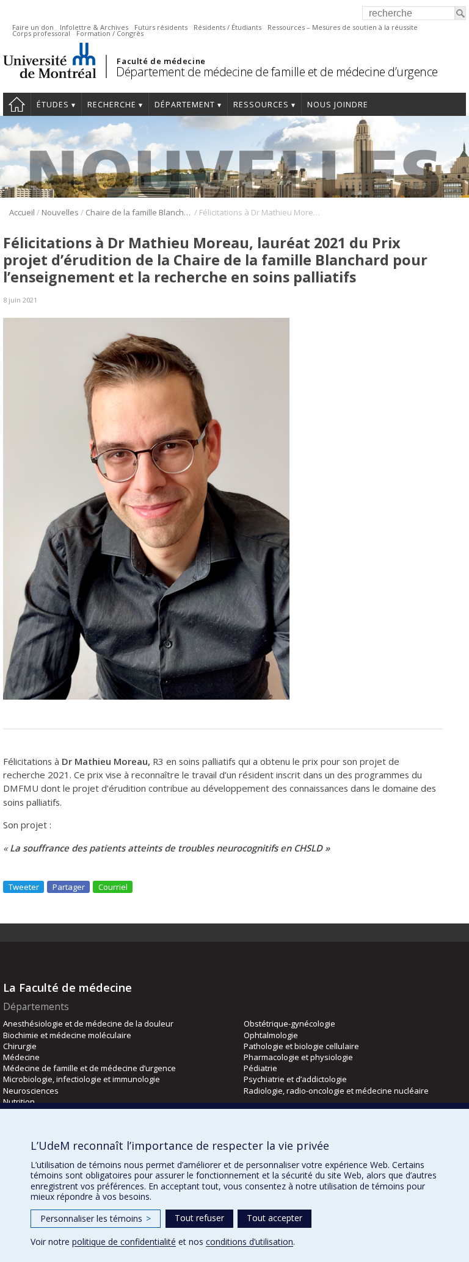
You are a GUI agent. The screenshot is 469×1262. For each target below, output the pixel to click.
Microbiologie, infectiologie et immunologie (81, 1079)
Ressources (261, 104)
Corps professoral (41, 33)
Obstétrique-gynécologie (289, 1023)
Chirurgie (20, 1046)
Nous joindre (337, 104)
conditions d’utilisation (249, 1241)
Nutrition (19, 1101)
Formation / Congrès (110, 33)
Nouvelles (60, 212)
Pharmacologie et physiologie (298, 1057)
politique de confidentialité (124, 1241)
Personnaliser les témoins (95, 1218)
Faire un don (33, 27)
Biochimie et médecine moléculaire (67, 1035)
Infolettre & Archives (94, 27)
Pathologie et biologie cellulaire (301, 1046)
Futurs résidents (160, 27)
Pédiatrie (260, 1068)
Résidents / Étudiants (227, 27)
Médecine (21, 1057)
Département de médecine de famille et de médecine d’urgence (277, 71)
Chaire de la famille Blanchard (138, 212)
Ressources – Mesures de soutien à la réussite (342, 27)
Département (185, 104)
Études (53, 104)
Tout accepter (274, 1218)
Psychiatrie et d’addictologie (295, 1079)
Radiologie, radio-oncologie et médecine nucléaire (336, 1090)
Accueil (17, 104)
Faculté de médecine (161, 61)
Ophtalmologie (271, 1035)
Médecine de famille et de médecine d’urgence (89, 1068)
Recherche (111, 104)
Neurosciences (31, 1090)
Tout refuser (199, 1218)
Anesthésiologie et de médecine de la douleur (88, 1023)
